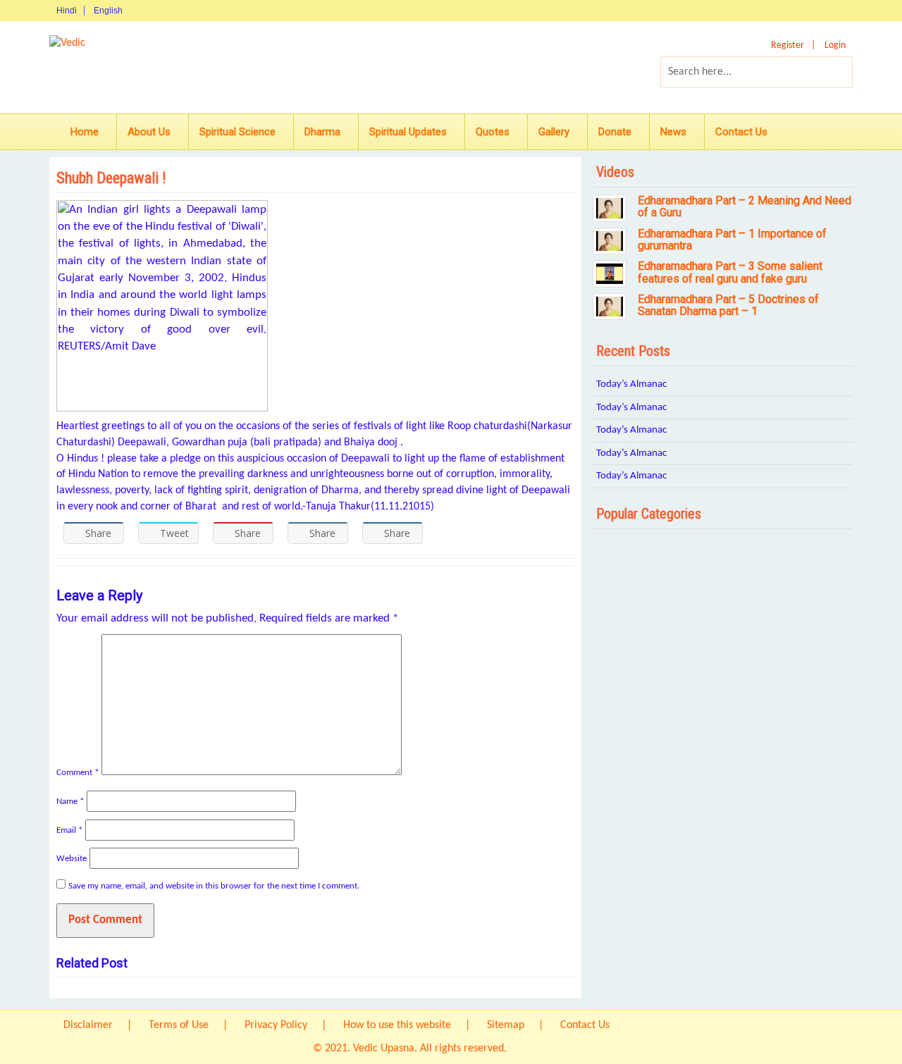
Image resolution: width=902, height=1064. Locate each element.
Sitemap (505, 1025)
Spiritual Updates (408, 131)
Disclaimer (88, 1025)
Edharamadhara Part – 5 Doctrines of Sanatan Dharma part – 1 (728, 305)
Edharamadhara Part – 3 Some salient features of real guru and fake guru (730, 272)
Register (787, 45)
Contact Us (741, 131)
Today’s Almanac (631, 384)
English (108, 11)
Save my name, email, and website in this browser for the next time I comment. (213, 886)
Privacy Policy (276, 1025)
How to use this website (397, 1025)
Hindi (66, 11)
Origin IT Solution (549, 1048)
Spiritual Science (237, 131)
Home (84, 131)
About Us (149, 131)
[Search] (830, 72)
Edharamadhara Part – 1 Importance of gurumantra (732, 240)
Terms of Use (179, 1025)
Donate (614, 131)
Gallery (553, 131)
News (673, 131)
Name (70, 801)
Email (69, 830)
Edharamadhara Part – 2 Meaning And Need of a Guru (744, 207)
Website (71, 858)
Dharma (322, 131)
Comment (77, 772)
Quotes (492, 131)
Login (835, 45)
